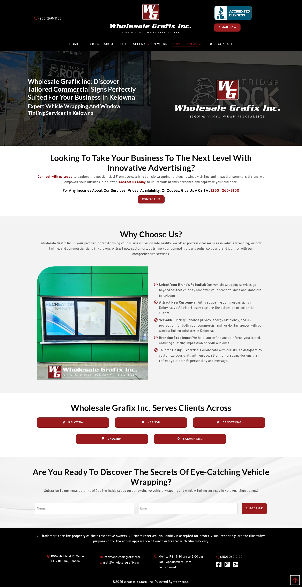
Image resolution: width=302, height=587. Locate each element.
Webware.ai (181, 582)
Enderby (115, 439)
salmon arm (193, 439)
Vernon (154, 422)
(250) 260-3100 (49, 19)
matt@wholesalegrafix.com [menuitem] (122, 563)
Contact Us (151, 199)
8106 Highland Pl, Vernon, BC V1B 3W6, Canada (68, 559)
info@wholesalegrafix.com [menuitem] (122, 557)
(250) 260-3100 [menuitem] (231, 557)
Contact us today (132, 182)
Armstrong (231, 422)
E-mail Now (227, 27)
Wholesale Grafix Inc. (138, 582)
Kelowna (75, 422)
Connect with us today (55, 177)
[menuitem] (74, 44)
